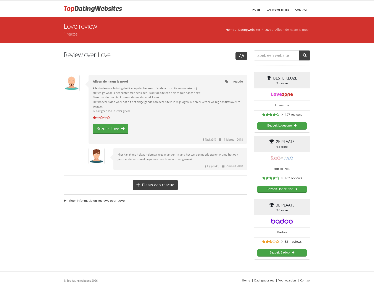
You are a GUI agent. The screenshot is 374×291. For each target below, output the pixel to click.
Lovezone (282, 105)
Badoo (282, 232)
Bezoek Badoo (279, 252)
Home (256, 9)
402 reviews (293, 178)
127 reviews (293, 115)
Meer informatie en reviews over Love (96, 201)
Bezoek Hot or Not (280, 189)
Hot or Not (282, 169)
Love (268, 30)
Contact (301, 9)
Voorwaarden (287, 280)
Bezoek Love (108, 128)
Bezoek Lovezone (279, 125)
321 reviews (293, 242)
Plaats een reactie (158, 185)
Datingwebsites (277, 9)
